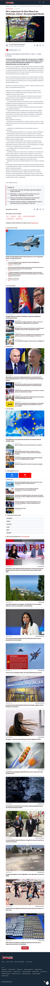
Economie (10, 265)
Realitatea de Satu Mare (6, 973)
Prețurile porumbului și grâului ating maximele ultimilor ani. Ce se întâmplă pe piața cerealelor (29, 458)
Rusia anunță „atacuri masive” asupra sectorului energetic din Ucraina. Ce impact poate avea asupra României (28, 453)
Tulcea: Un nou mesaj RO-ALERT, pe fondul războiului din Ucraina (24, 672)
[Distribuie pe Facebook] (37, 45)
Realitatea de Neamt (38, 969)
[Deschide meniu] (43, 2)
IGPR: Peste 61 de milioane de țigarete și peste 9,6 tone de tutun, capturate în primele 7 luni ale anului (23, 943)
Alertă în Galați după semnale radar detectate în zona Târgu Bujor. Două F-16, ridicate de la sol (28, 483)
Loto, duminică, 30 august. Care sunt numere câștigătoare (29, 341)
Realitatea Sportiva (11, 969)
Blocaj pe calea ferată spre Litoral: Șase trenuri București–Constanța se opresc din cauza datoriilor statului (25, 198)
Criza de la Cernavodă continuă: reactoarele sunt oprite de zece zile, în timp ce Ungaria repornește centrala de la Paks (26, 268)
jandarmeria (19, 218)
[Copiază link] (34, 45)
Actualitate (15, 6)
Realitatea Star (19, 969)
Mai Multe (25, 947)
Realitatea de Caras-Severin (7, 971)
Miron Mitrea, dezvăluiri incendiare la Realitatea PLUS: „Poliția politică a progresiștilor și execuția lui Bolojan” (28, 385)
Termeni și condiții (9, 961)
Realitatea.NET (4, 969)
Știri (11, 6)
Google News (34, 223)
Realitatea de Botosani (16, 973)
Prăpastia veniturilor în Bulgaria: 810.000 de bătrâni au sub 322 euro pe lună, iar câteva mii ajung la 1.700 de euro (26, 202)
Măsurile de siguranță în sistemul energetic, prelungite (29, 464)
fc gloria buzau (10, 218)
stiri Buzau (13, 216)
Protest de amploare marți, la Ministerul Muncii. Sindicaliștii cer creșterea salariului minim (27, 489)
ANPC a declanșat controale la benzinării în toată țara (28, 445)
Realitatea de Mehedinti (26, 971)
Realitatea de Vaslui (17, 971)
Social (7, 260)
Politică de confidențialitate (19, 961)
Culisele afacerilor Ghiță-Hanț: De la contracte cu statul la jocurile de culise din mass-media (29, 391)
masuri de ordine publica (29, 216)
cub (7, 216)
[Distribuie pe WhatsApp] (40, 45)
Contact (3, 961)
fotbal (19, 216)
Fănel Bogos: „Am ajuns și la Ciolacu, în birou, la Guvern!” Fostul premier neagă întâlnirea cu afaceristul (25, 194)
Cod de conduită (29, 961)
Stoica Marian (41, 602)
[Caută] (39, 2)
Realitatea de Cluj (44, 971)
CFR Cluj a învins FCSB (13, 279)
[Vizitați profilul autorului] (7, 45)
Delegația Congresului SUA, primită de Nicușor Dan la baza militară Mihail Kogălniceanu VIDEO (29, 397)
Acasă (8, 6)
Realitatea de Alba (35, 971)
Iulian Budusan (41, 566)
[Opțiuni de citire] (47, 983)
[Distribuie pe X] (43, 45)
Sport (9, 280)
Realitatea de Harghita (36, 973)
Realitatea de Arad (5, 975)
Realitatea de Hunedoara (26, 973)
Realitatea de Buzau (19, 44)
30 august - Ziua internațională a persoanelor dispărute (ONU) (23, 739)
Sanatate (10, 276)
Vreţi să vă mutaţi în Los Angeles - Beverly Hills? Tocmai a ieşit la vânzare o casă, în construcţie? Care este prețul (23, 605)
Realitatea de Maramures (28, 969)
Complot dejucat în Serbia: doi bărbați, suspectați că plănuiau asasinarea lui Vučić (25, 190)
